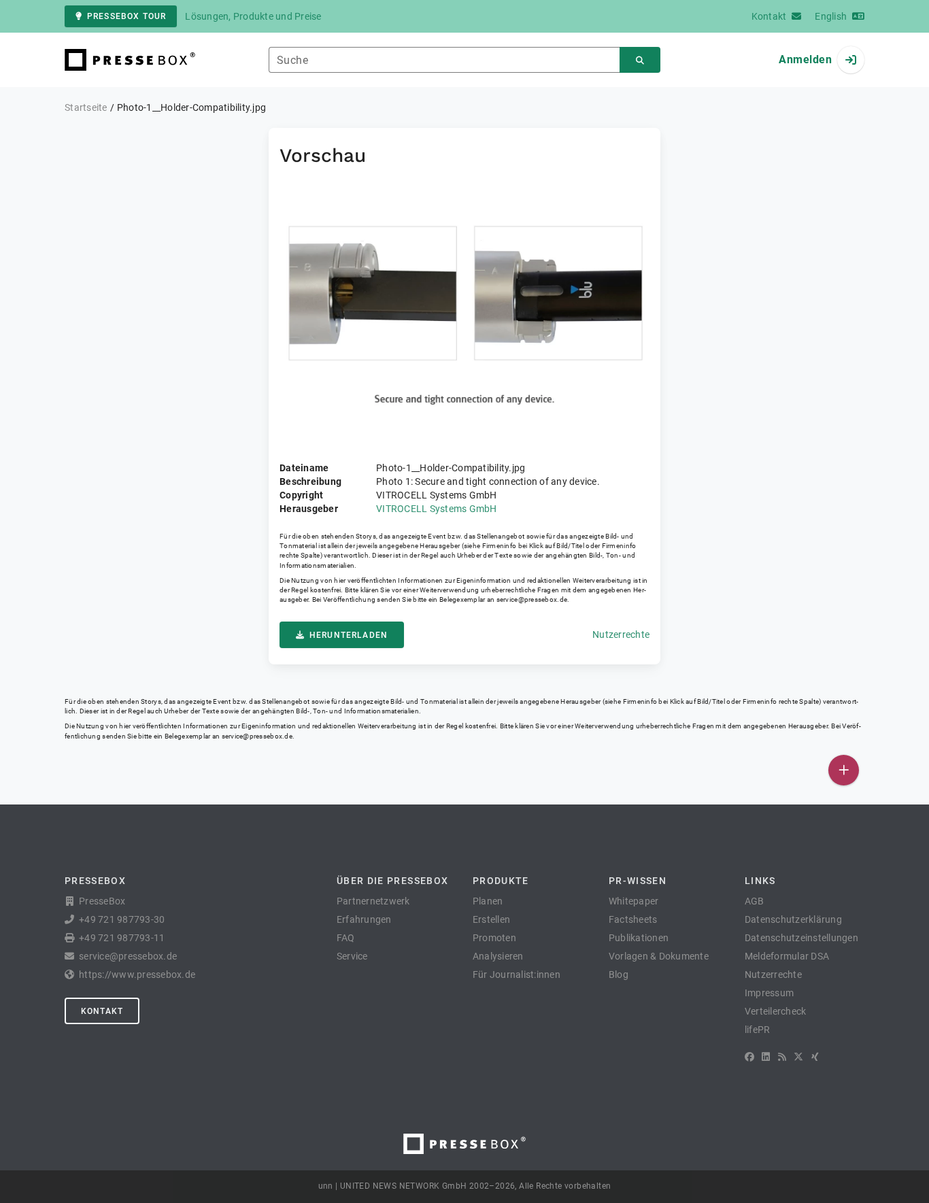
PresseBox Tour (126, 16)
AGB (754, 901)
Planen (488, 901)
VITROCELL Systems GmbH (436, 508)
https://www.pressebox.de (137, 974)
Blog (618, 974)
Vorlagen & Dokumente (659, 956)
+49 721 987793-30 (122, 919)
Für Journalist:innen (516, 974)
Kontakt (102, 1011)
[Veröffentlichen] (843, 770)
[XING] (815, 1057)
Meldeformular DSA (787, 956)
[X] (798, 1057)
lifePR (758, 1029)
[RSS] (782, 1057)
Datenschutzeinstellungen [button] (801, 937)
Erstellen (491, 919)
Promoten (494, 937)
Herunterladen (348, 635)
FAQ (346, 937)
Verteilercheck (776, 1011)
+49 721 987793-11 (122, 937)
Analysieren (498, 956)
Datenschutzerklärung (793, 919)
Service (352, 956)
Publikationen (639, 937)
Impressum (769, 992)
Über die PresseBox (392, 880)
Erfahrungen (364, 919)
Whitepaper (634, 901)
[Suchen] (640, 60)
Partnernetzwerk (373, 901)
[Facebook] (749, 1057)
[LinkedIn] (766, 1057)
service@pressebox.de (531, 599)
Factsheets (633, 919)
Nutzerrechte (620, 634)
